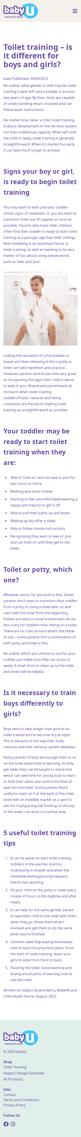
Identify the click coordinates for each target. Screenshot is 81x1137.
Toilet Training (15, 1067)
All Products (13, 1079)
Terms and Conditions (21, 1099)
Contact (9, 1094)
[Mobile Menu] (75, 11)
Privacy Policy (14, 1105)
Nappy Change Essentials (23, 1073)
